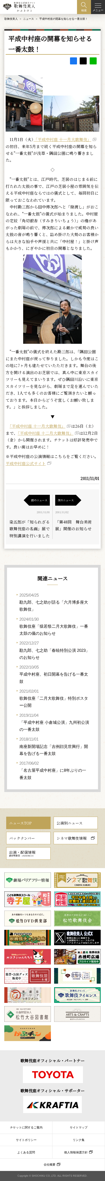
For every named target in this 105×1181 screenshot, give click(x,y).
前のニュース (39, 500)
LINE (93, 60)
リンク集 (79, 1139)
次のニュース (66, 500)
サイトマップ (79, 1127)
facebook (73, 60)
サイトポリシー (26, 1139)
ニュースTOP (20, 823)
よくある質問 (26, 1152)
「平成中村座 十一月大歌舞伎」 (62, 139)
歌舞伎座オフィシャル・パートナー (52, 1060)
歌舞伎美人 (11, 18)
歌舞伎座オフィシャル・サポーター (52, 1090)
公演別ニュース (70, 823)
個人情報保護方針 (76, 1152)
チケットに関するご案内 (26, 1127)
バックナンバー (22, 838)
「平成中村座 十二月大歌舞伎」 (46, 433)
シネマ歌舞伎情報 (72, 838)
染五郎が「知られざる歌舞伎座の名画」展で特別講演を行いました (29, 528)
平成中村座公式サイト (26, 463)
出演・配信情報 (22, 853)
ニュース (28, 18)
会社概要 (49, 1164)
